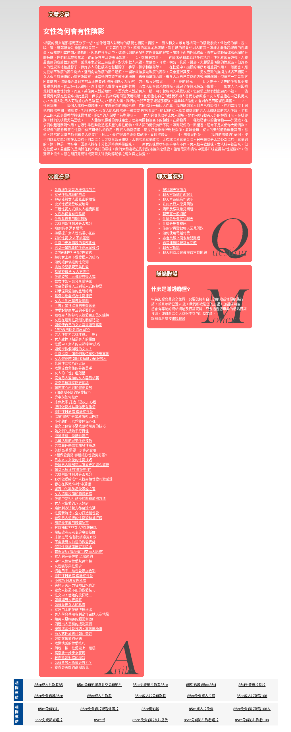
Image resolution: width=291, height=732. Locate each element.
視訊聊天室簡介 (174, 190)
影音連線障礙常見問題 (180, 243)
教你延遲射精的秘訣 (70, 658)
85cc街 (99, 720)
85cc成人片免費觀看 (150, 696)
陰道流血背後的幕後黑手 (73, 368)
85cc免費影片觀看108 (252, 720)
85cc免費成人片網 (201, 696)
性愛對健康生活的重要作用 (75, 310)
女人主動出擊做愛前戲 (72, 301)
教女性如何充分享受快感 (73, 282)
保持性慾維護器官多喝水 (73, 547)
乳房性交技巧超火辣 (70, 364)
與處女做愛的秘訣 (68, 639)
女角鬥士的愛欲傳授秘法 (73, 610)
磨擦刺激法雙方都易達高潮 (75, 508)
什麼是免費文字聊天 (178, 219)
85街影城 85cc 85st (201, 685)
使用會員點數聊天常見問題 (183, 228)
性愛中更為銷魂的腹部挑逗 (75, 243)
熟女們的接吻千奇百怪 (72, 431)
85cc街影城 (150, 709)
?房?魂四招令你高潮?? (72, 330)
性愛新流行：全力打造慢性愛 (77, 513)
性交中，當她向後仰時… (73, 595)
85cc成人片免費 (201, 709)
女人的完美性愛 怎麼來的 (74, 557)
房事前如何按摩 (66, 397)
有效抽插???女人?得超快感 (76, 528)
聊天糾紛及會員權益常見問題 (185, 253)
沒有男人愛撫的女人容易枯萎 (77, 378)
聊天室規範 (171, 248)
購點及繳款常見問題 (178, 209)
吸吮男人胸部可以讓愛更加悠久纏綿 (82, 315)
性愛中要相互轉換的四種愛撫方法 (80, 499)
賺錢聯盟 (178, 319)
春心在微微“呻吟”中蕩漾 (73, 484)
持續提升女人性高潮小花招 (75, 233)
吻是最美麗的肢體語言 (72, 523)
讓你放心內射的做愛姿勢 (73, 388)
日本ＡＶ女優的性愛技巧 (73, 460)
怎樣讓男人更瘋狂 (68, 600)
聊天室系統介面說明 (178, 195)
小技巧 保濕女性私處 (70, 581)
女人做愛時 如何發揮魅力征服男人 (81, 359)
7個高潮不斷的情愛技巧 (73, 393)
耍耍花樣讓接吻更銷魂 (72, 383)
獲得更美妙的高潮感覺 (72, 668)
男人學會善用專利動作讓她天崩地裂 (82, 614)
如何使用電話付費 (176, 233)
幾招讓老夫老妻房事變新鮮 (75, 532)
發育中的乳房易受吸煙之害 (75, 489)
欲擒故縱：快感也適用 (72, 436)
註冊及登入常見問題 (178, 204)
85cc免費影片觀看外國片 (99, 709)
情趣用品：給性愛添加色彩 (75, 571)
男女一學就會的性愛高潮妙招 (77, 248)
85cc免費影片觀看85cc (150, 685)
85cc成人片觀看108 (252, 696)
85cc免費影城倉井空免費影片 (99, 685)
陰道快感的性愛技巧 (70, 643)
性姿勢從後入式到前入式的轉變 (78, 286)
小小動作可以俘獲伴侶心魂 (75, 421)
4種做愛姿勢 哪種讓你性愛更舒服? (81, 455)
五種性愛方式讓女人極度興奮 (77, 209)
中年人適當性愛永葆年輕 (73, 561)
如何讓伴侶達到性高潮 (72, 262)
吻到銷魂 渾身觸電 (69, 228)
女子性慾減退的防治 (70, 195)
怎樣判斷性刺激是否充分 (73, 224)
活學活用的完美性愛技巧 (73, 441)
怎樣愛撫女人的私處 (70, 605)
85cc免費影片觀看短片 (201, 720)
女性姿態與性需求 (68, 566)
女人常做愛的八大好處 (72, 504)
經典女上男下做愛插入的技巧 (77, 257)
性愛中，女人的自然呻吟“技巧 (77, 344)
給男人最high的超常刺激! (74, 619)
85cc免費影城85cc (48, 696)
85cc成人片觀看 (99, 696)
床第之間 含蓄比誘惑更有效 (75, 537)
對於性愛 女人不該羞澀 (72, 238)
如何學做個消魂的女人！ (73, 349)
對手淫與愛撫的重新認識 (73, 291)
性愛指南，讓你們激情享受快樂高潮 (82, 354)
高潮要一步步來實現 (70, 653)
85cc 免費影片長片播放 (150, 720)
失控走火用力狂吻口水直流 (75, 586)
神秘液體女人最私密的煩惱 (75, 200)
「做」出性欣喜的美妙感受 (75, 306)
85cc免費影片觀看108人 (252, 709)
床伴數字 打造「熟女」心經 (75, 402)
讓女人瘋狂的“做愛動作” (73, 470)
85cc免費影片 (48, 709)
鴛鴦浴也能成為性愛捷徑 (73, 296)
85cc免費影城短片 (49, 720)
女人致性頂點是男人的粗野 (75, 339)
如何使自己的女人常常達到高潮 (78, 325)
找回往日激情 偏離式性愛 (74, 412)
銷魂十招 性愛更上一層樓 (75, 648)
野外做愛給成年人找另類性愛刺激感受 (84, 479)
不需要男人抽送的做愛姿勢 (75, 542)
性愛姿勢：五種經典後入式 (75, 277)
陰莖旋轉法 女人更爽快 (72, 272)
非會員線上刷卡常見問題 (181, 238)
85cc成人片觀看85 (48, 685)
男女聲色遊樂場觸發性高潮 (75, 446)
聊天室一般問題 (174, 214)
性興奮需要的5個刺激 (71, 219)
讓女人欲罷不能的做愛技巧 (75, 590)
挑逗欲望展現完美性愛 (72, 267)
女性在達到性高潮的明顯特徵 (77, 320)
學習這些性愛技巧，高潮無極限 (78, 629)
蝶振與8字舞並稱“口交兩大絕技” (79, 552)
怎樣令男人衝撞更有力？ (73, 663)
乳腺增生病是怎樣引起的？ (75, 190)
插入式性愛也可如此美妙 (73, 634)
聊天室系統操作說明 (178, 200)
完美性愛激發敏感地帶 (72, 204)
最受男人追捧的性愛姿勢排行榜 (78, 518)
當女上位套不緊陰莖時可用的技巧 (80, 426)
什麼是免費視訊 (174, 224)
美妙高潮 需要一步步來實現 (75, 450)
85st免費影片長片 (251, 685)
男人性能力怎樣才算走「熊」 (77, 335)
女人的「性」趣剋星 (70, 373)
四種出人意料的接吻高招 (73, 624)
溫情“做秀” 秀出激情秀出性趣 (77, 417)
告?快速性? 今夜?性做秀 (73, 253)
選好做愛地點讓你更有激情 (75, 407)
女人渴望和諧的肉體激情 (73, 494)
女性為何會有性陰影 (70, 214)
